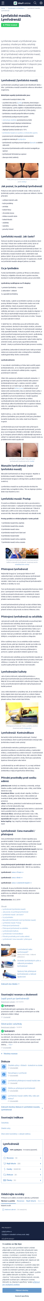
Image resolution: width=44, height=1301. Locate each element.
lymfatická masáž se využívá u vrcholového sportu (20, 133)
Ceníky (13, 1169)
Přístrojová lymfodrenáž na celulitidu (15, 928)
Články (11, 1180)
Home (3, 8)
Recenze (20, 1201)
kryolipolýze (22, 139)
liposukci (33, 143)
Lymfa (19, 103)
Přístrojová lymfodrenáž (10, 925)
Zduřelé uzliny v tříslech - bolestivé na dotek (25, 1065)
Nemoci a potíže (8, 1201)
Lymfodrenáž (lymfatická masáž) (14, 909)
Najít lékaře (31, 1201)
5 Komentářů (7, 1048)
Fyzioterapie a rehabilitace (16, 8)
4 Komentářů (14, 1075)
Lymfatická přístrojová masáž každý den (24, 1081)
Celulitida (5, 1123)
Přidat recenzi (11, 25)
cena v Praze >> (17, 872)
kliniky (24, 182)
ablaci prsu (19, 388)
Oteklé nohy (5, 1128)
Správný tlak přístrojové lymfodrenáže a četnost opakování (26, 974)
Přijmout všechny (22, 1290)
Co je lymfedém (7, 917)
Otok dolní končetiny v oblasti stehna (15, 1134)
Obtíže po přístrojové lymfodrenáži (21, 1088)
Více (10, 1045)
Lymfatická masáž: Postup (11, 923)
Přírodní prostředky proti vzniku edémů (15, 936)
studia (32, 461)
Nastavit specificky (22, 1296)
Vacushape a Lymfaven (17, 1073)
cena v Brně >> (17, 878)
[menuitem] (8, 1201)
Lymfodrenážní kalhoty (10, 931)
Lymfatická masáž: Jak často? (13, 915)
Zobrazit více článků (9, 984)
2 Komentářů (14, 1068)
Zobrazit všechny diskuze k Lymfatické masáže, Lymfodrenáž (20, 1108)
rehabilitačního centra (22, 564)
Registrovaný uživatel (8, 1002)
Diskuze (11, 1175)
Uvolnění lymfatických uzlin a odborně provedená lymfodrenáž (29, 963)
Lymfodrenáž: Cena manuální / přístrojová (17, 939)
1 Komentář (6, 1017)
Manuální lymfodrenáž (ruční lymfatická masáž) (19, 920)
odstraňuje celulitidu (9, 120)
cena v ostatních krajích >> (22, 883)
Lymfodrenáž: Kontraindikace (12, 934)
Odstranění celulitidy (11, 1024)
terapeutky (27, 728)
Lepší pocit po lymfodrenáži (15, 998)
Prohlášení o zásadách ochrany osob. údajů (15, 1234)
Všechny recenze (10, 1054)
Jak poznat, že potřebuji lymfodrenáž (15, 912)
